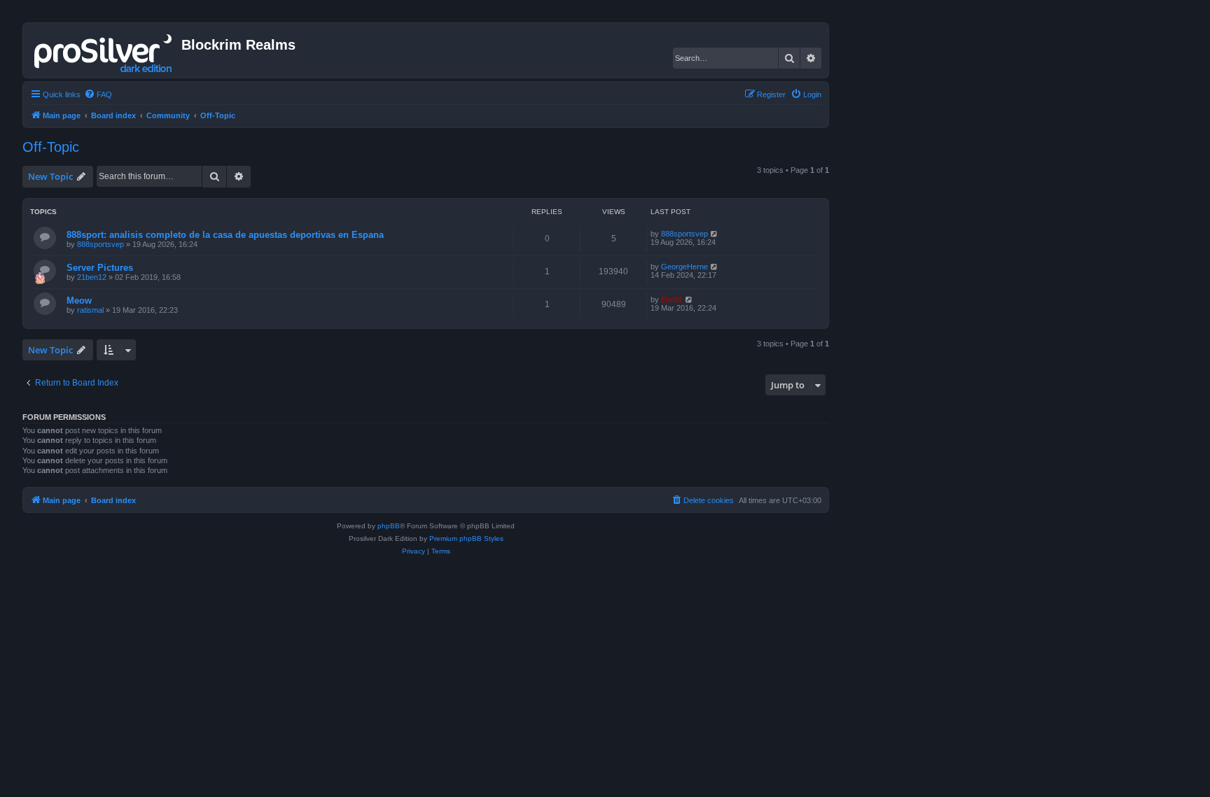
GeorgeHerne (684, 266)
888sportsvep (100, 244)
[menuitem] (98, 94)
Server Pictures (100, 267)
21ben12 (91, 277)
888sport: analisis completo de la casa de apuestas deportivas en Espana (225, 235)
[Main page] (104, 50)
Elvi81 (672, 299)
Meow (79, 300)
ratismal (90, 310)
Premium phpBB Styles (466, 538)
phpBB (388, 526)
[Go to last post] (714, 234)
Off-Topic (50, 147)
